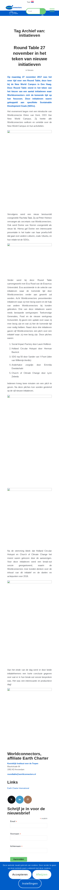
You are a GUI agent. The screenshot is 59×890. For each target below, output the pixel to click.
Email (13, 821)
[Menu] (51, 10)
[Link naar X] (11, 800)
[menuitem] (30, 2)
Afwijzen (42, 874)
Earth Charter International (18, 788)
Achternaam (16, 846)
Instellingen (30, 883)
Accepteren (20, 874)
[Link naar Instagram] (28, 800)
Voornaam (15, 834)
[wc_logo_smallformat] (13, 10)
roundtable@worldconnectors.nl (21, 774)
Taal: (29, 2)
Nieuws (30, 70)
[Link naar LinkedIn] (20, 800)
